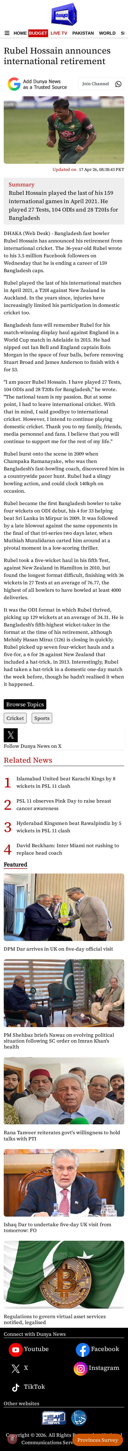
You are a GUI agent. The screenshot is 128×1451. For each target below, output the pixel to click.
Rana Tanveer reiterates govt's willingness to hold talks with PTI (62, 1135)
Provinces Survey (97, 1439)
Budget (38, 33)
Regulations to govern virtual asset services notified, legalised (55, 1319)
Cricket (15, 718)
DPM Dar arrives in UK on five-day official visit (58, 948)
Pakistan (83, 33)
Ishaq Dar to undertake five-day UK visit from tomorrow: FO (57, 1227)
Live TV (59, 33)
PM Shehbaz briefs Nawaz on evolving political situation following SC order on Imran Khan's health (59, 1040)
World (107, 33)
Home (20, 33)
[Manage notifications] (12, 1439)
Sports (41, 718)
